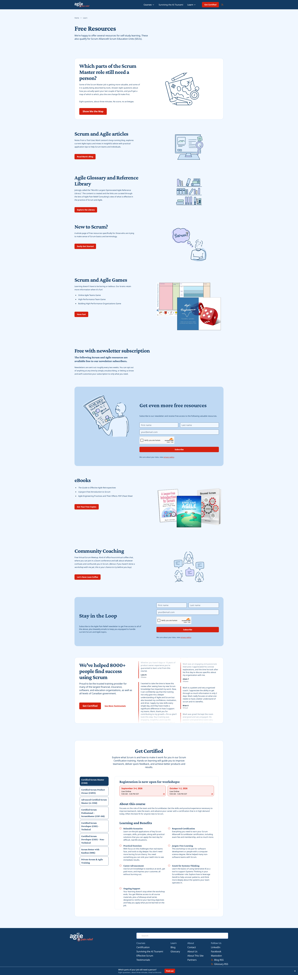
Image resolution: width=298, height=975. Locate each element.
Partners (192, 959)
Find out (170, 971)
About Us (192, 951)
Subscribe (179, 449)
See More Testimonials (115, 706)
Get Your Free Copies (86, 507)
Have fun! (81, 314)
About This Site (195, 955)
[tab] (94, 781)
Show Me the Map (93, 111)
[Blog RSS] (222, 4)
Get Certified (210, 4)
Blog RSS (219, 959)
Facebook (216, 951)
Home (76, 18)
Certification (143, 947)
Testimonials (143, 959)
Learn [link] (85, 18)
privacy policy (169, 457)
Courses (148, 4)
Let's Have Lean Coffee (87, 577)
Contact (191, 947)
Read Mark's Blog (85, 156)
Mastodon (216, 955)
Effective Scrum (144, 955)
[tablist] (94, 821)
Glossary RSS (221, 964)
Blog (173, 947)
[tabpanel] (166, 843)
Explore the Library (86, 210)
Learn (190, 4)
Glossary (175, 951)
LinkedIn (215, 947)
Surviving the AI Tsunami (171, 4)
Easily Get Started (85, 246)
